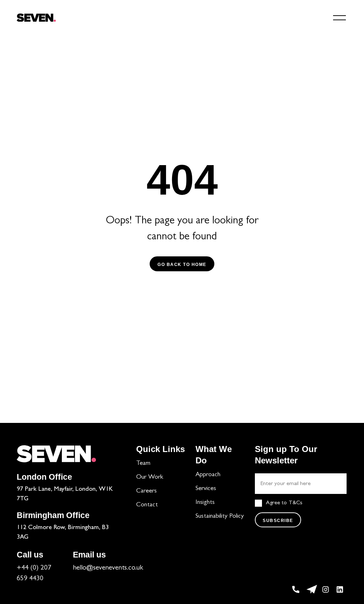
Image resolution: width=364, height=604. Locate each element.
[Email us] (311, 589)
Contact (147, 505)
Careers (146, 491)
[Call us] (297, 589)
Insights (205, 503)
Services (206, 489)
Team (143, 464)
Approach (208, 475)
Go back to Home (182, 264)
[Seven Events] (36, 17)
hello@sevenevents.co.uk (108, 568)
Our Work (149, 477)
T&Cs (296, 503)
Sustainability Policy (220, 516)
